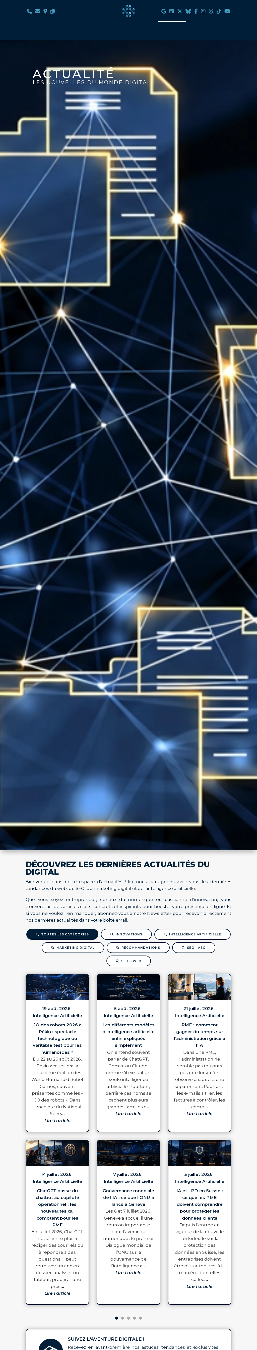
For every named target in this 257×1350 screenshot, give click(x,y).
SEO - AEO (196, 947)
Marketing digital (75, 947)
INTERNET (111, 18)
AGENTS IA (83, 18)
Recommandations (140, 947)
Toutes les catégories (65, 934)
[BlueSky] (188, 12)
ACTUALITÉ (172, 18)
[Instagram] (203, 12)
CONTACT (200, 18)
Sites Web (131, 961)
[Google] (163, 12)
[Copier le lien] (52, 12)
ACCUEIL (56, 18)
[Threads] (211, 12)
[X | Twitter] (179, 12)
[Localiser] (45, 12)
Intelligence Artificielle (195, 934)
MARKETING (141, 18)
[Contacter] (37, 12)
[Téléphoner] (29, 12)
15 (140, 1318)
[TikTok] (218, 12)
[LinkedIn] (171, 12)
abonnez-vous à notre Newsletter (135, 913)
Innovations (129, 934)
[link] (57, 1053)
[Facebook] (196, 12)
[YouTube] (227, 12)
